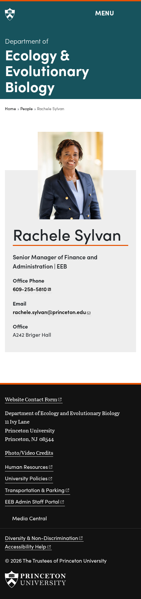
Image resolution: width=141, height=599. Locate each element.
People (26, 108)
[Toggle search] (132, 13)
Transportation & (35, 490)
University (26, 478)
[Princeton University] (10, 14)
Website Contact (31, 399)
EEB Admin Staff (32, 501)
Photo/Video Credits (29, 452)
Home (10, 108)
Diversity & (41, 537)
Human (26, 466)
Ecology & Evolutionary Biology (47, 70)
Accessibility (25, 546)
